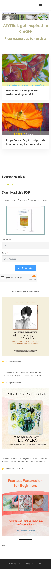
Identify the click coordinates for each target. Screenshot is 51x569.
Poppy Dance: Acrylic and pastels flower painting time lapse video (25, 142)
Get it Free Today (25, 268)
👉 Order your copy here (12, 361)
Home (4, 13)
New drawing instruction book (25, 292)
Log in (4, 169)
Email (4, 253)
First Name (6, 240)
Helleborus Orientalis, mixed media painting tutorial (22, 93)
